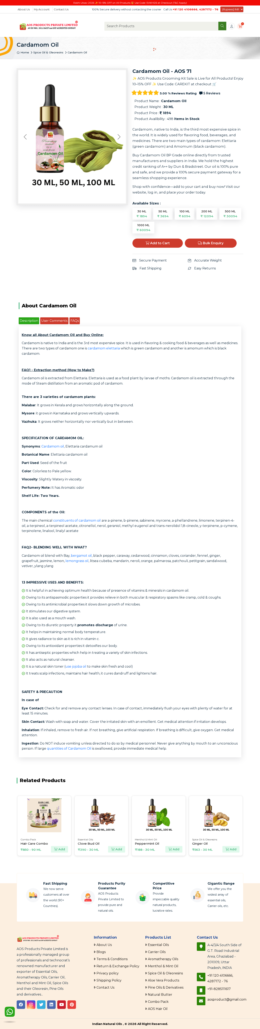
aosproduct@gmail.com (226, 999)
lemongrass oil (77, 561)
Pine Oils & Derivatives (165, 987)
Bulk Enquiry (212, 243)
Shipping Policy (108, 980)
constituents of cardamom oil (77, 520)
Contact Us (61, 9)
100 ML (184, 214)
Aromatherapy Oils (163, 959)
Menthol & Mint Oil (163, 966)
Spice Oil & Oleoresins (48, 52)
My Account (42, 9)
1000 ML (143, 227)
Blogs (101, 952)
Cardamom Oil (77, 52)
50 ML (163, 214)
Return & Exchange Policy (117, 966)
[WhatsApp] (10, 1016)
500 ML (230, 214)
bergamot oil (81, 556)
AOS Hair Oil (158, 1009)
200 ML (206, 214)
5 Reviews (211, 93)
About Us (24, 9)
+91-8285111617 (219, 989)
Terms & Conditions (112, 959)
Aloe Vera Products (163, 980)
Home (24, 52)
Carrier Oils (157, 952)
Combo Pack (158, 1002)
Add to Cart (159, 243)
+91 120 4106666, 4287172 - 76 (195, 9)
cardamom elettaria (104, 348)
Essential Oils (158, 945)
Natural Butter (160, 995)
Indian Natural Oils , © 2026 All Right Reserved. (130, 1024)
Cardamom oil (52, 446)
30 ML (141, 214)
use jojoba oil (75, 666)
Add (61, 849)
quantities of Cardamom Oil (69, 748)
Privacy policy (107, 973)
